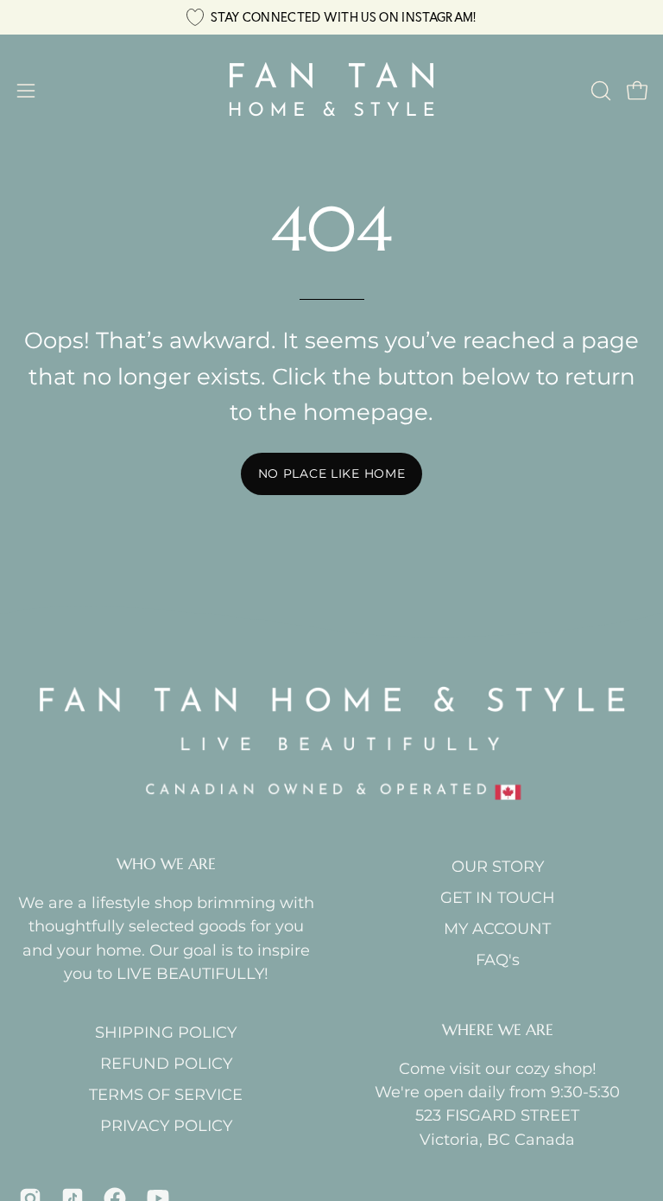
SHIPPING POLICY (166, 1032)
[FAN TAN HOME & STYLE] (331, 91)
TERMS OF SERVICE (166, 1094)
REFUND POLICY (166, 1063)
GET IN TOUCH (497, 897)
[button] (599, 91)
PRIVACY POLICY (166, 1125)
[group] (331, 17)
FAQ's (498, 959)
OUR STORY (497, 866)
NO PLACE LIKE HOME (332, 473)
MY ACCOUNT (497, 928)
